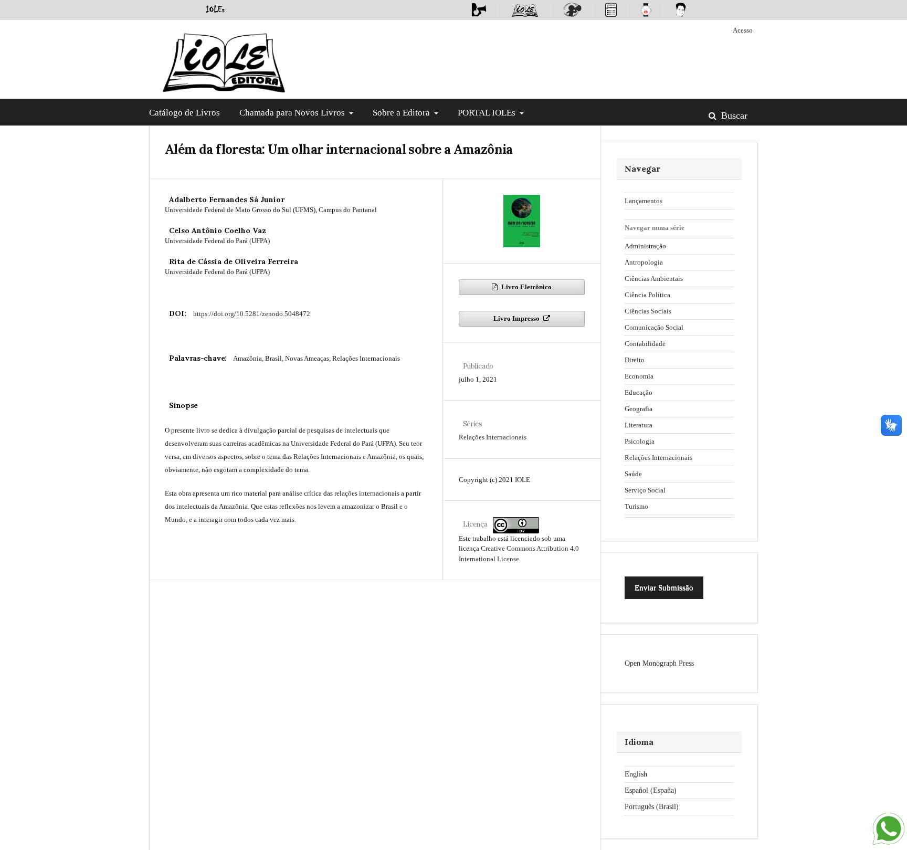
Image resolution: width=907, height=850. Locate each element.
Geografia (638, 409)
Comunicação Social (654, 327)
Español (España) (651, 790)
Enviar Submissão (664, 587)
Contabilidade (645, 344)
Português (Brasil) (652, 807)
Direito (635, 360)
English (636, 774)
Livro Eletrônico (526, 287)
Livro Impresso (517, 318)
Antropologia (644, 262)
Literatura (638, 425)
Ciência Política (647, 295)
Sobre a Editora (402, 113)
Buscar (733, 115)
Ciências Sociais (648, 311)
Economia (639, 376)
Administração (645, 246)
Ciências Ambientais (654, 278)
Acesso (743, 30)
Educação (638, 392)
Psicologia (640, 441)
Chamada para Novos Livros (293, 113)
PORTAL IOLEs (488, 113)
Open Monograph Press (659, 663)
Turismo (636, 506)
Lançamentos (643, 201)
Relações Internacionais (492, 437)
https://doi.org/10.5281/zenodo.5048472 (251, 314)
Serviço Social (645, 490)
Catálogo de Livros (184, 113)
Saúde (633, 474)
